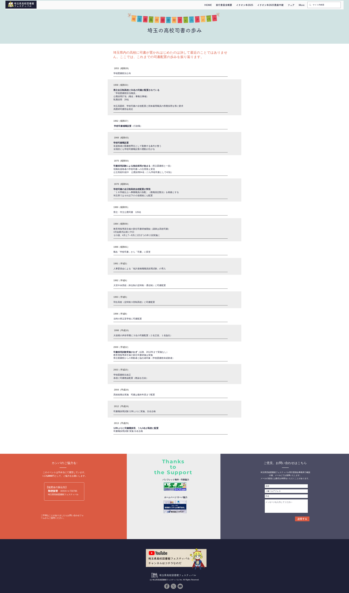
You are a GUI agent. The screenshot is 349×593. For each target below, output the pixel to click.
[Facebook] (166, 586)
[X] (173, 586)
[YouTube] (180, 586)
